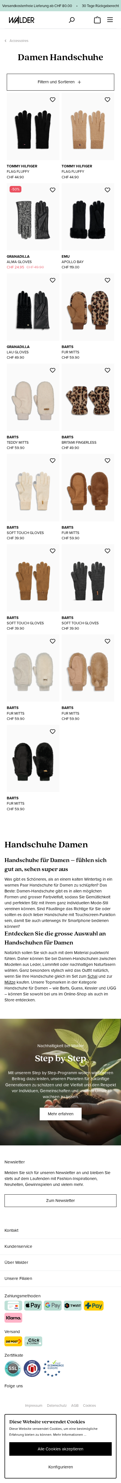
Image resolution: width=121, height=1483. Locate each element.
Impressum (33, 1405)
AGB (75, 1405)
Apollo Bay (73, 261)
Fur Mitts (70, 352)
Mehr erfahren (60, 1114)
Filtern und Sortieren (56, 82)
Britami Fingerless (79, 442)
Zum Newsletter (60, 1200)
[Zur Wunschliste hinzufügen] (52, 99)
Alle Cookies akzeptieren (60, 1449)
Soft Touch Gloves (25, 532)
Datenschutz (57, 1405)
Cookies (89, 1405)
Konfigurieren (60, 1467)
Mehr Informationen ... (69, 1434)
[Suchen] (71, 20)
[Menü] (110, 19)
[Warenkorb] (97, 18)
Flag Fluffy (18, 171)
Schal (92, 976)
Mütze (10, 982)
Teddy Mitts (18, 442)
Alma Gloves (19, 261)
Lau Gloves (18, 352)
